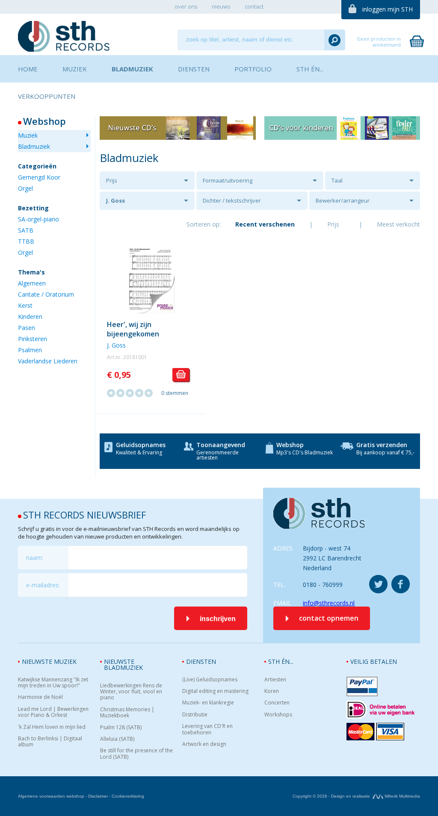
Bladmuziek (34, 146)
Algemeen (32, 283)
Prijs (111, 180)
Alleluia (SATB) (117, 739)
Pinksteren (32, 339)
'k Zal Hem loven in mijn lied (52, 727)
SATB (25, 230)
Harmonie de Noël (40, 697)
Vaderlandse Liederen (47, 361)
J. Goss (115, 200)
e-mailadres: (43, 585)
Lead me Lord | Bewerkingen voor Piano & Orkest (53, 712)
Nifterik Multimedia (401, 796)
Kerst (25, 305)
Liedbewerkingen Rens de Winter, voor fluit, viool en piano (131, 692)
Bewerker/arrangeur (343, 200)
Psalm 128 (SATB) (121, 728)
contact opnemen (328, 618)
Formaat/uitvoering (227, 180)
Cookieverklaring (128, 796)
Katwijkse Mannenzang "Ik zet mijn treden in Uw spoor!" (53, 683)
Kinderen (30, 316)
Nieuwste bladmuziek (123, 664)
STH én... (280, 661)
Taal (337, 180)
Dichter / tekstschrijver (232, 200)
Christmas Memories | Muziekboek (127, 713)
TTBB (26, 241)
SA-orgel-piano (38, 219)
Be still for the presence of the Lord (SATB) (136, 754)
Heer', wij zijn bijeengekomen (133, 329)
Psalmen (30, 350)
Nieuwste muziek (49, 661)
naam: (34, 558)
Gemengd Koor (39, 177)
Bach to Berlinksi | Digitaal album (50, 742)
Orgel (25, 188)
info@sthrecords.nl (329, 603)
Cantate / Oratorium (46, 294)
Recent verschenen (265, 224)
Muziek (28, 135)
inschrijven (218, 618)
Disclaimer (98, 796)
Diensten (201, 661)
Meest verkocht (398, 224)
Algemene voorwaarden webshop (51, 796)
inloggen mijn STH (387, 9)
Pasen (26, 328)
